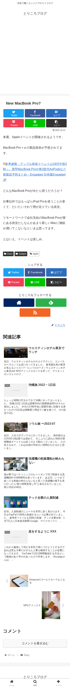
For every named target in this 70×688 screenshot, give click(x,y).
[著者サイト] (19, 302)
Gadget (22, 253)
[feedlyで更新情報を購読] (51, 302)
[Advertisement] (35, 59)
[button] (62, 449)
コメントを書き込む (35, 643)
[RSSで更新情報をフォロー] (35, 312)
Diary (10, 253)
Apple (36, 253)
